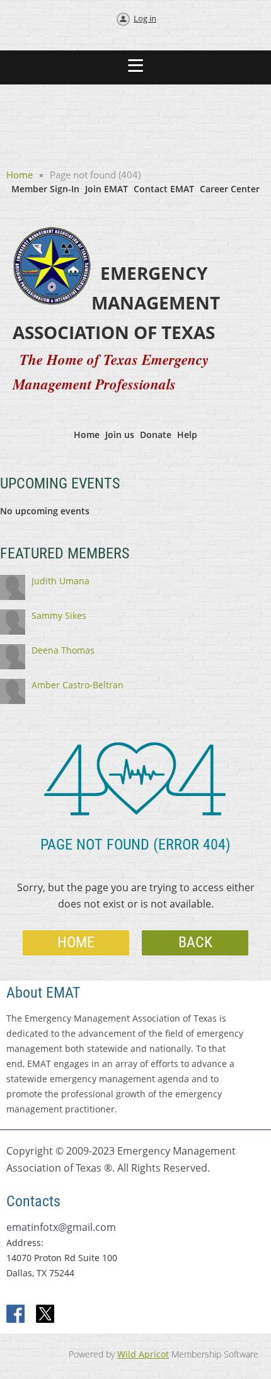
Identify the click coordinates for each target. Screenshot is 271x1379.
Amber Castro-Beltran (78, 685)
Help (187, 435)
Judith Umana (60, 581)
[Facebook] (16, 1315)
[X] (45, 1315)
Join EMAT (106, 189)
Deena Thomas (63, 650)
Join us (119, 435)
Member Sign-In (45, 189)
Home (19, 174)
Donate (155, 435)
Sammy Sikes (59, 615)
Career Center (230, 189)
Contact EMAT (164, 189)
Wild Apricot (143, 1354)
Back (195, 942)
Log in (145, 18)
